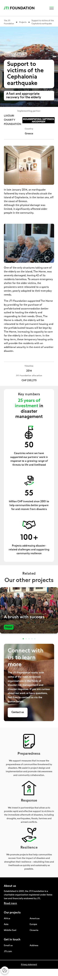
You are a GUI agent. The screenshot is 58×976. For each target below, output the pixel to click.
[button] (51, 8)
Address (34, 945)
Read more (10, 903)
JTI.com (8, 951)
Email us (8, 945)
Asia (6, 924)
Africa (7, 918)
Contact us (17, 712)
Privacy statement (29, 965)
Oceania (34, 930)
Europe (33, 924)
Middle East (10, 930)
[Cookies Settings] (4, 970)
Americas (34, 918)
